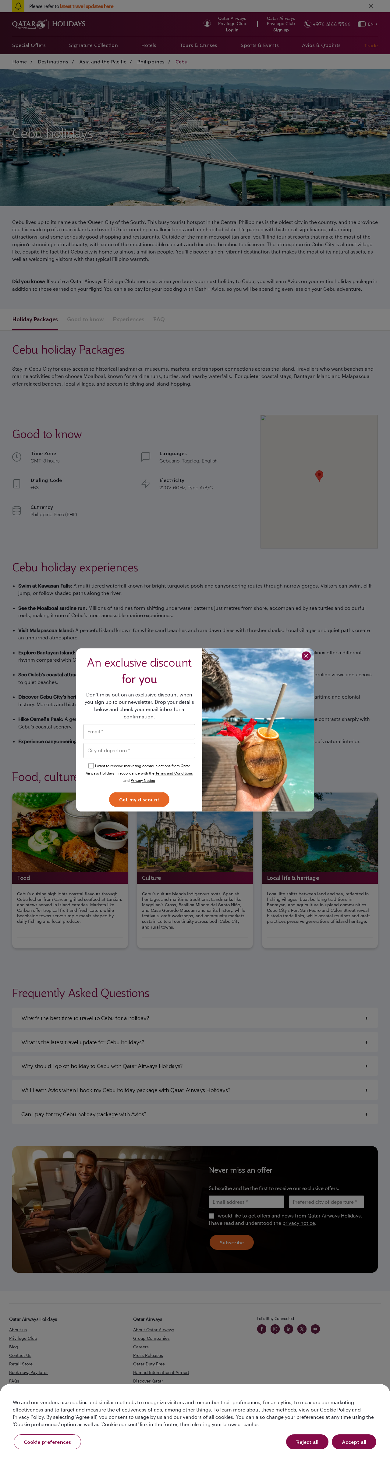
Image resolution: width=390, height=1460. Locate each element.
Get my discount (139, 800)
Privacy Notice (143, 780)
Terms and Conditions (174, 773)
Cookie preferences (47, 1442)
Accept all (354, 1442)
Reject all (307, 1442)
